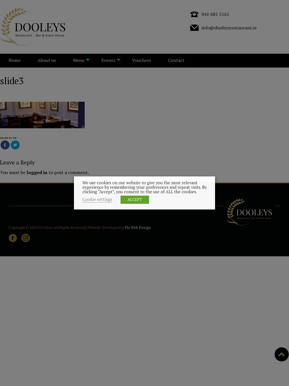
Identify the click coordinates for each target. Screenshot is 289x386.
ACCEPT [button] (135, 199)
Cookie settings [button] (97, 199)
